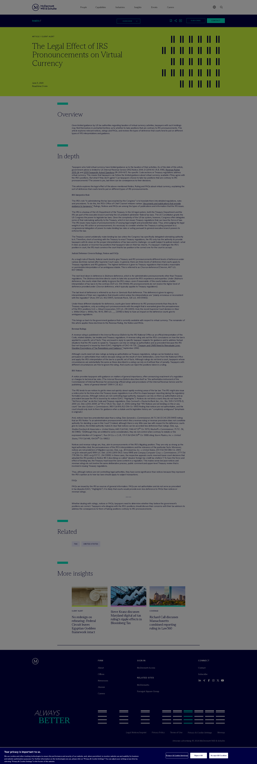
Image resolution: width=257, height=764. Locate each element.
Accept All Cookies (219, 755)
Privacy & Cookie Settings (177, 755)
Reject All (198, 755)
